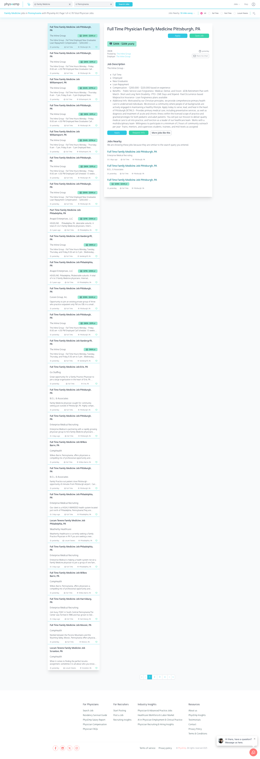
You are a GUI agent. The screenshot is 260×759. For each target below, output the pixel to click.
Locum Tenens (242, 13)
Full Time (215, 13)
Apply (177, 35)
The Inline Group (124, 54)
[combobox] (52, 4)
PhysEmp (182, 748)
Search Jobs (124, 4)
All (205, 13)
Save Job (199, 35)
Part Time (227, 13)
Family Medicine (12, 13)
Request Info (139, 132)
